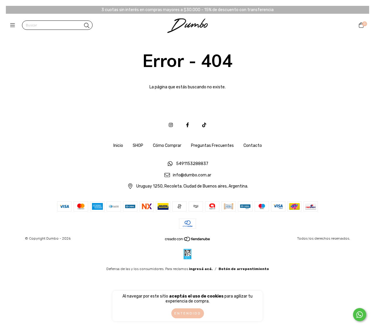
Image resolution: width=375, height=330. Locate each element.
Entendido (187, 313)
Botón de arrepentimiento (244, 269)
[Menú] (14, 25)
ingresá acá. (201, 269)
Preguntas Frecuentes (212, 145)
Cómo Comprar (167, 145)
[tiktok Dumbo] (204, 125)
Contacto (252, 145)
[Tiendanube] (187, 240)
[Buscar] (86, 25)
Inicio (118, 145)
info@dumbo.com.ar (192, 175)
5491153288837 (192, 163)
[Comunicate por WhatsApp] (359, 314)
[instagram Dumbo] (171, 125)
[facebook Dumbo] (187, 125)
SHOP (138, 145)
